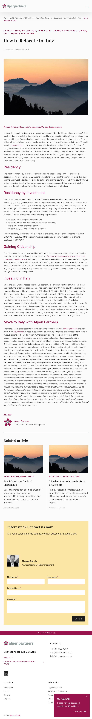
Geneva (7, 695)
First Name (12, 577)
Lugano (7, 698)
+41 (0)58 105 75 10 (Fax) (61, 652)
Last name (53, 577)
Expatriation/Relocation (72, 18)
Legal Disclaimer (55, 687)
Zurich (6, 691)
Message (12, 599)
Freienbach (8, 687)
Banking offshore (70, 329)
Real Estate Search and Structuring (49, 18)
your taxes (18, 332)
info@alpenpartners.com (61, 656)
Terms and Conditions (57, 691)
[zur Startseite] (14, 6)
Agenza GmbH (15, 715)
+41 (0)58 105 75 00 (59, 649)
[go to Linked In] (6, 673)
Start (5, 18)
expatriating (17, 145)
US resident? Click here (46, 633)
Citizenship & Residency (25, 18)
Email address (14, 588)
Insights (11, 18)
